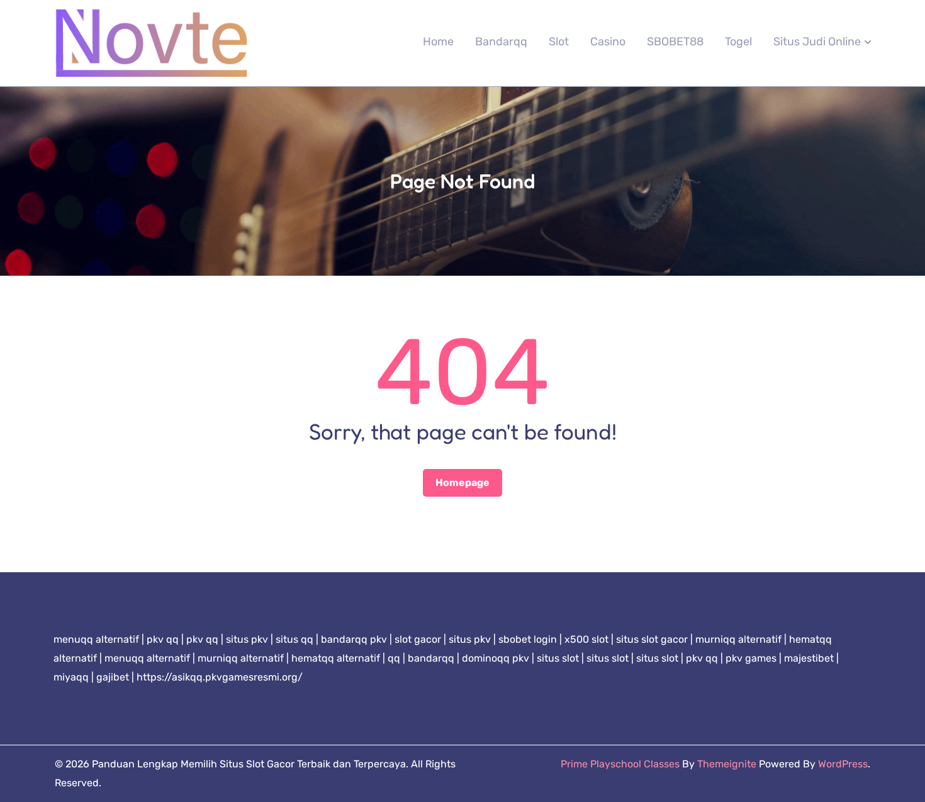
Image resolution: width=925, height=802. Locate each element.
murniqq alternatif (738, 639)
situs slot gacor (652, 639)
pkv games (751, 658)
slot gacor (418, 639)
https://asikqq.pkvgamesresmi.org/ (220, 677)
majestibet (809, 658)
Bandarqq (501, 41)
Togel (738, 41)
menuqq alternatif (96, 639)
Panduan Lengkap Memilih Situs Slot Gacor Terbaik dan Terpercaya (249, 764)
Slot (559, 41)
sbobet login (527, 639)
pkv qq (163, 639)
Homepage (462, 483)
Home (438, 41)
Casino (607, 41)
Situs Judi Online (817, 41)
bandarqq (431, 658)
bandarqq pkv (354, 639)
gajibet (112, 677)
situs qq (294, 639)
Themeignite (726, 764)
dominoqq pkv (495, 658)
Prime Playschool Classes (620, 764)
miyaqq (71, 677)
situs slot (558, 658)
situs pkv (247, 639)
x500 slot (586, 639)
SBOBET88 (675, 41)
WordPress (843, 764)
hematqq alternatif (335, 658)
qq (394, 658)
